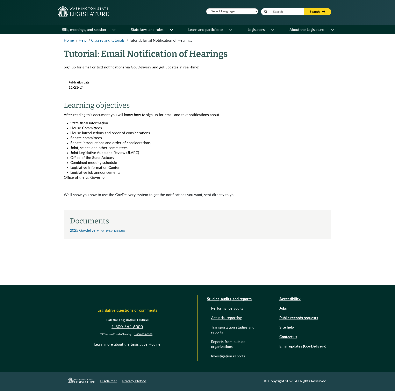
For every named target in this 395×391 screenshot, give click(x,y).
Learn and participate (205, 30)
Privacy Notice (134, 381)
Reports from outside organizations (228, 344)
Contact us (288, 337)
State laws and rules (147, 30)
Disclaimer (108, 381)
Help (82, 40)
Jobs (283, 308)
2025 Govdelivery (97, 230)
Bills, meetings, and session (84, 30)
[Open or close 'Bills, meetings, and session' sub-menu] (113, 30)
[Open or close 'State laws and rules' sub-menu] (171, 30)
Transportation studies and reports (232, 330)
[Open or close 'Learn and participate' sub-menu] (230, 30)
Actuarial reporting (226, 318)
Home (69, 40)
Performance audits (227, 308)
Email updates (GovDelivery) (302, 346)
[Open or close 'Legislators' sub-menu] (272, 30)
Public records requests (298, 318)
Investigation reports (228, 356)
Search (315, 11)
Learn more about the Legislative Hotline (127, 344)
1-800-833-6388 (143, 334)
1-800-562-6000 (127, 327)
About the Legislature (306, 30)
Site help (286, 327)
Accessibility (290, 299)
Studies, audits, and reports (229, 299)
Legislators (256, 30)
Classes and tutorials (107, 40)
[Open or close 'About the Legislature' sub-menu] (332, 30)
